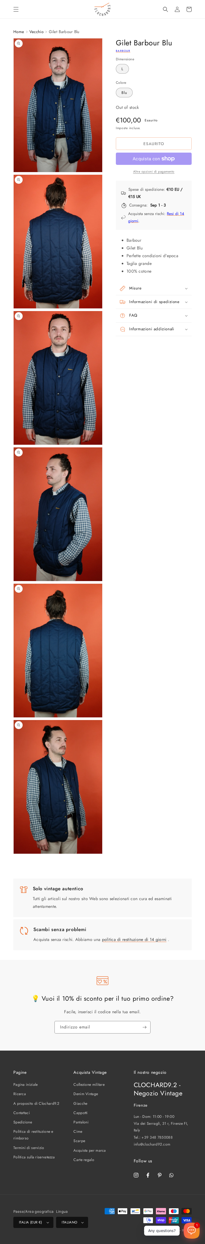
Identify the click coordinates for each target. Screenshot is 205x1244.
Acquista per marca (89, 1150)
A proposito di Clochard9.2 (36, 1103)
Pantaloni (81, 1122)
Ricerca (19, 1093)
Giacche (80, 1103)
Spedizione (22, 1122)
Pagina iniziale (25, 1084)
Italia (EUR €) (30, 1222)
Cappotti (80, 1112)
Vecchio (36, 32)
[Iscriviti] (144, 1027)
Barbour (123, 51)
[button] (16, 9)
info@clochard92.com (152, 1144)
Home (18, 32)
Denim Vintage (85, 1093)
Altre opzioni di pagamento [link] (154, 171)
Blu (124, 92)
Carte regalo (83, 1159)
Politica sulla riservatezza (34, 1157)
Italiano (69, 1222)
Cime (77, 1131)
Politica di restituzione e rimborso (33, 1135)
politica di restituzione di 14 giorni (134, 939)
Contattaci (21, 1112)
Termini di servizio (28, 1147)
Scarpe (79, 1140)
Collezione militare (89, 1084)
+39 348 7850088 (157, 1137)
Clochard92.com (167, 1230)
